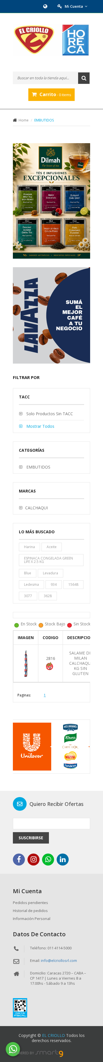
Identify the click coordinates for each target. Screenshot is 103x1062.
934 (54, 584)
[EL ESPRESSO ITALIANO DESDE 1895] (51, 315)
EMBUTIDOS (37, 467)
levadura (50, 573)
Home (24, 120)
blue (27, 573)
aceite (52, 546)
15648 (73, 584)
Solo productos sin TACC (49, 413)
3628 (48, 595)
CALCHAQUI (36, 507)
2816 (50, 658)
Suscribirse (31, 837)
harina (29, 546)
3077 (28, 595)
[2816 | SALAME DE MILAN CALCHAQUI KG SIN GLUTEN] (26, 663)
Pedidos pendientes (30, 902)
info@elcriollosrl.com (59, 960)
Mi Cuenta (74, 6)
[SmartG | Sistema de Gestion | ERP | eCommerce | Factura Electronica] (49, 1053)
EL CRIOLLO (53, 1035)
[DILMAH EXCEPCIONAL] (51, 201)
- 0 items (55, 94)
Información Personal (31, 918)
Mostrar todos (39, 426)
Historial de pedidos (30, 910)
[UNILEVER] (51, 746)
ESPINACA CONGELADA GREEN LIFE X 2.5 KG (48, 560)
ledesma (31, 584)
